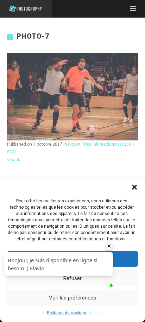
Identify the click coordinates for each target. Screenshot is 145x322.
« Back (13, 159)
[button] (134, 187)
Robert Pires (80, 144)
